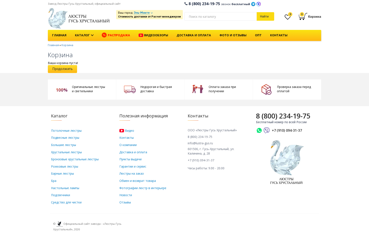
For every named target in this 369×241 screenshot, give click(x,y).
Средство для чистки (66, 202)
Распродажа (118, 35)
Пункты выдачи (130, 159)
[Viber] (267, 130)
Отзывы (125, 202)
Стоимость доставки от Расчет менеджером (149, 16)
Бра (53, 181)
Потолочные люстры (66, 131)
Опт (258, 35)
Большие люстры (63, 145)
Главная (59, 35)
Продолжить (62, 69)
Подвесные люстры (65, 138)
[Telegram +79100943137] (253, 3)
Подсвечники (60, 195)
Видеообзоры (155, 35)
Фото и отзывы (233, 35)
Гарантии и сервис (132, 166)
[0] (288, 18)
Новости (125, 195)
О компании (128, 145)
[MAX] (258, 3)
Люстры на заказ (131, 173)
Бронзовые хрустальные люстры (75, 159)
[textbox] (220, 16)
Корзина (67, 45)
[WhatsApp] (259, 130)
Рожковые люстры (64, 166)
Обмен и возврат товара (137, 181)
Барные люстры (62, 173)
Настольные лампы (65, 188)
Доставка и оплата (194, 35)
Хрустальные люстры (66, 152)
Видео (129, 131)
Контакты (278, 35)
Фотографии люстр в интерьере (142, 188)
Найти (264, 16)
